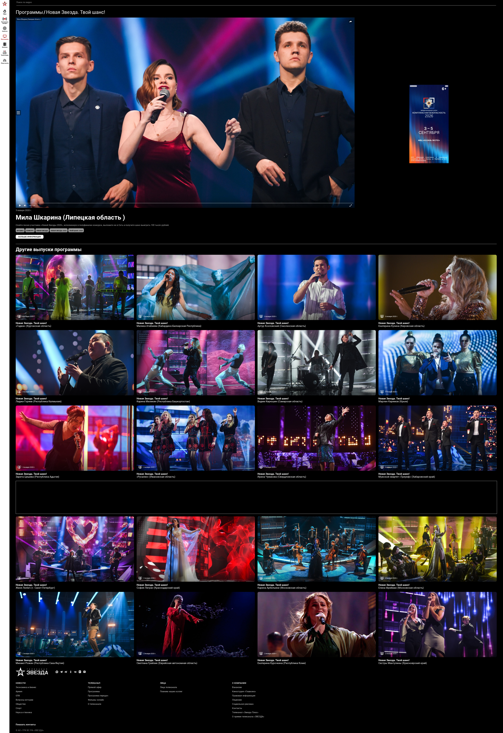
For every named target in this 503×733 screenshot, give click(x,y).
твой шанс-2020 (76, 231)
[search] (256, 2)
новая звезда (42, 231)
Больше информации (29, 237)
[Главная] (4, 4)
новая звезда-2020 (59, 231)
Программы (29, 12)
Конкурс (30, 231)
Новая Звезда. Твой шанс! (75, 12)
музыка (20, 231)
